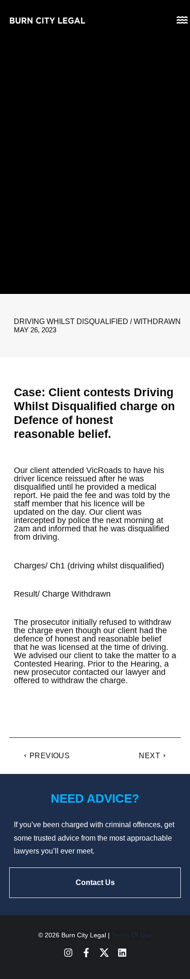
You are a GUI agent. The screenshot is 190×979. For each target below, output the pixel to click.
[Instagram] (68, 952)
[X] (104, 952)
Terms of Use (132, 935)
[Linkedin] (122, 952)
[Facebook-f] (86, 952)
